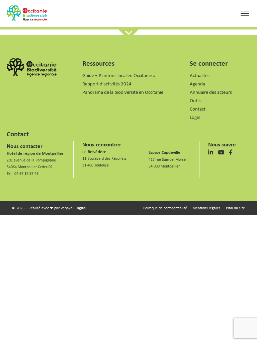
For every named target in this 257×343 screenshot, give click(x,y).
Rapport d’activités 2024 (107, 83)
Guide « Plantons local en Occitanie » (119, 75)
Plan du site (235, 208)
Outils (195, 100)
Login (195, 117)
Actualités (199, 75)
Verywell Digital (73, 208)
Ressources (98, 63)
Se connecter (209, 63)
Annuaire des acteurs (211, 92)
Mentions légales (206, 208)
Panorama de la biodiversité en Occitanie (122, 92)
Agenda (197, 83)
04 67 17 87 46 (26, 173)
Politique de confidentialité (165, 208)
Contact (197, 109)
